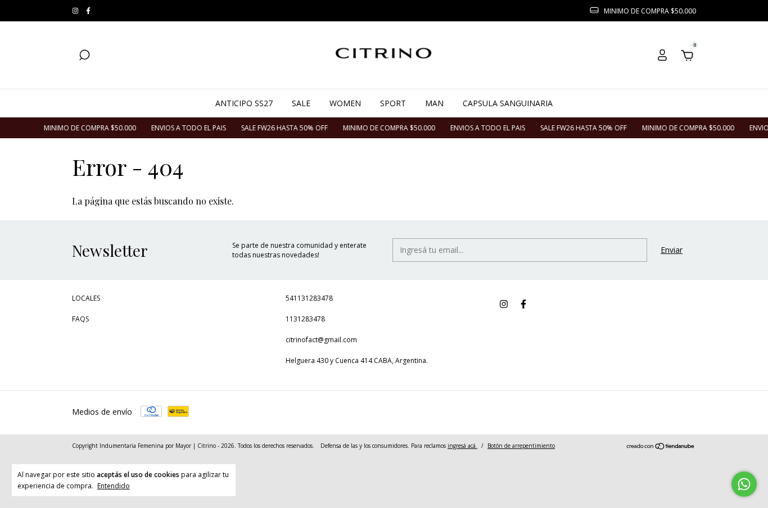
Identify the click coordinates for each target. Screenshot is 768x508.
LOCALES (86, 298)
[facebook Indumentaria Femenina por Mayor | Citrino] (88, 11)
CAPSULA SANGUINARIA (508, 103)
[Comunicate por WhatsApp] (744, 484)
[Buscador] (84, 56)
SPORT (393, 103)
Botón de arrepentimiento (521, 446)
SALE (301, 103)
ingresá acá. (462, 446)
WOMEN (345, 103)
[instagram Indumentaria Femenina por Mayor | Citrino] (76, 11)
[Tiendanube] (661, 447)
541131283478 (309, 298)
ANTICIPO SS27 (244, 103)
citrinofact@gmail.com (321, 339)
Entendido (113, 485)
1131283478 (305, 319)
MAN (434, 103)
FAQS (80, 319)
